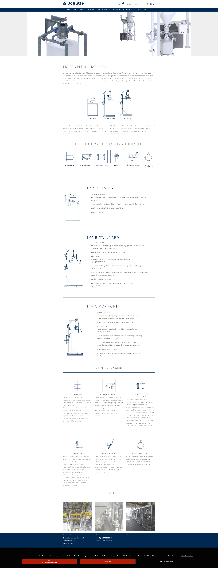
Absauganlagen (118, 10)
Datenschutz (130, 541)
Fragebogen (129, 4)
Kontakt (137, 4)
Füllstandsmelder (109, 453)
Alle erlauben (108, 561)
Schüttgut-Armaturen (86, 10)
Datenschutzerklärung (187, 556)
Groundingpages (131, 543)
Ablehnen (49, 561)
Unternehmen (72, 10)
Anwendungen (131, 10)
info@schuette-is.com (102, 543)
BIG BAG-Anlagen (104, 10)
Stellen (120, 4)
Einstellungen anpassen (166, 561)
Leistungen (142, 10)
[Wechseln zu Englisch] (151, 4)
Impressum (130, 538)
